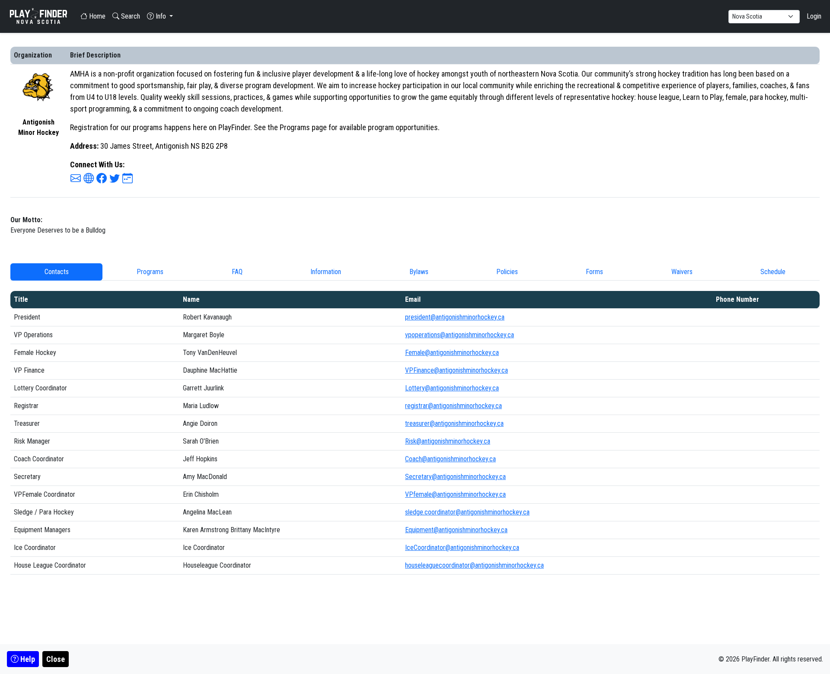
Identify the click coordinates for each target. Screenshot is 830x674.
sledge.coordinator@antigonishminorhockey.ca (467, 512)
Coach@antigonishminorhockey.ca (450, 459)
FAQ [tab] (237, 272)
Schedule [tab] (772, 272)
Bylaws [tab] (418, 272)
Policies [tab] (507, 272)
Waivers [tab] (682, 272)
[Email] (75, 178)
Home (96, 16)
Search (129, 16)
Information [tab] (325, 272)
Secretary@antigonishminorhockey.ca (455, 477)
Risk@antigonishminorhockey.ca (447, 441)
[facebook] (101, 178)
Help (27, 659)
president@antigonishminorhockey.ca (454, 317)
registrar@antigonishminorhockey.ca (453, 406)
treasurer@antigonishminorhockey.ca (454, 423)
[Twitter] (114, 178)
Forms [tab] (594, 272)
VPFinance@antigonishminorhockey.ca (456, 370)
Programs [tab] (150, 272)
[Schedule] (127, 178)
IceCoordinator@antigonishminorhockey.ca (462, 547)
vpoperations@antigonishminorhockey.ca (459, 335)
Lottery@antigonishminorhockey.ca (452, 388)
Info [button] (161, 16)
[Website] (88, 178)
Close (55, 659)
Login (814, 16)
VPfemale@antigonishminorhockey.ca (455, 494)
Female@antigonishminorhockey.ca (452, 352)
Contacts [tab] (57, 272)
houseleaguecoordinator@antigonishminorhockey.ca (474, 565)
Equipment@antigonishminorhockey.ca (456, 530)
